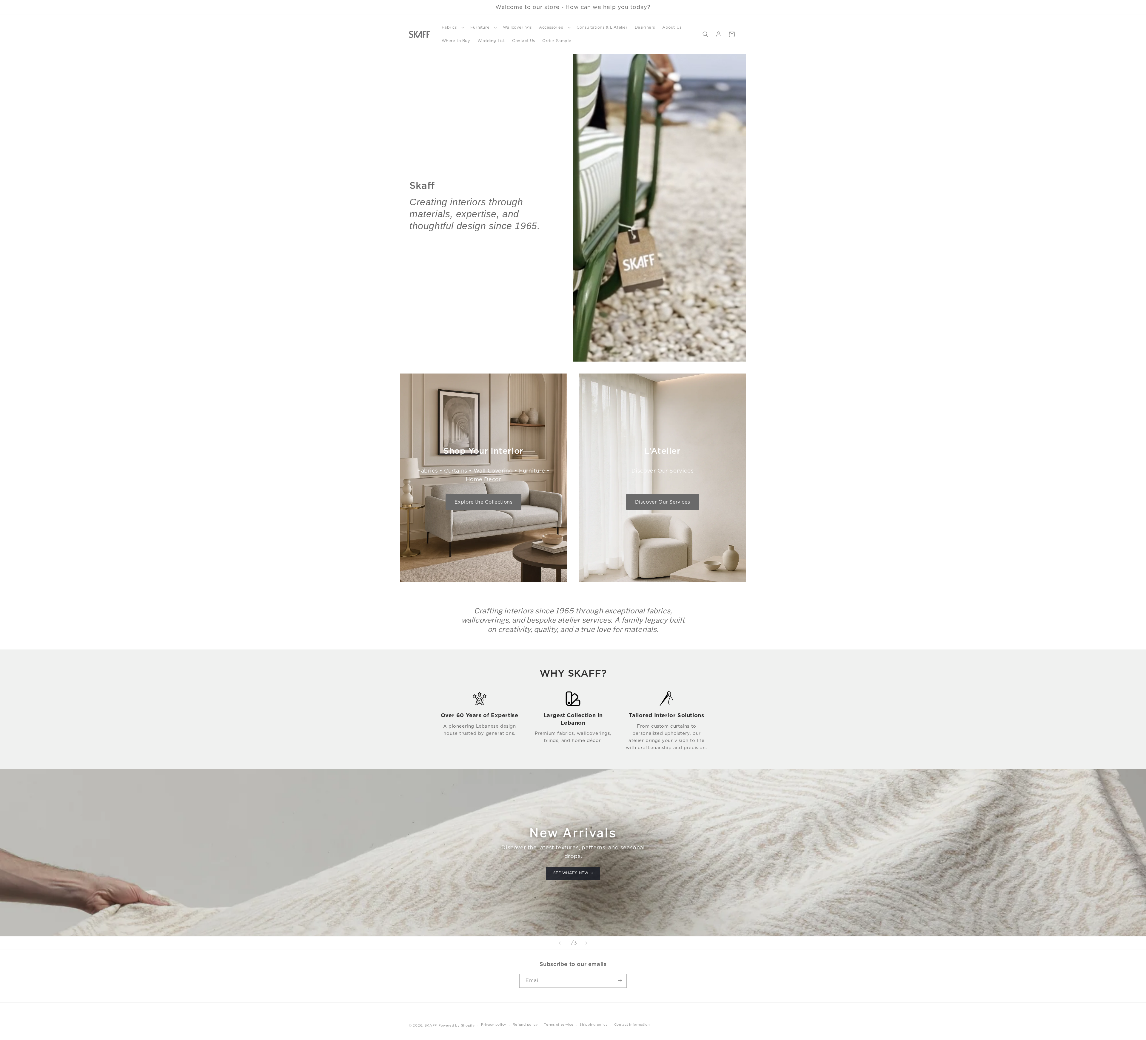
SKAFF (431, 1025)
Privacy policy (493, 1025)
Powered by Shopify (456, 1025)
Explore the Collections (484, 502)
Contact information (632, 1025)
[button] (452, 27)
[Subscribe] (619, 980)
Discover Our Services (662, 502)
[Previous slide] (559, 943)
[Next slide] (586, 943)
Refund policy (525, 1025)
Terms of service (558, 1025)
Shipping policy (594, 1025)
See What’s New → (573, 873)
